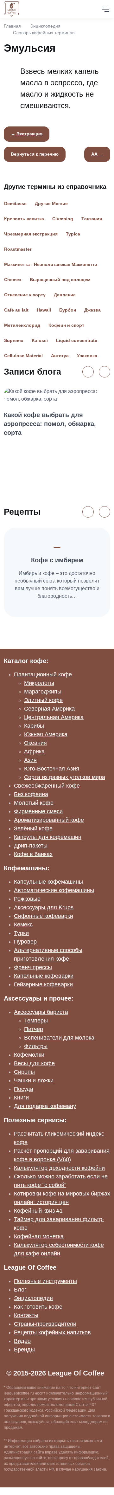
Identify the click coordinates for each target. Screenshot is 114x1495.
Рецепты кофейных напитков (52, 1332)
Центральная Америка (54, 717)
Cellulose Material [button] (23, 355)
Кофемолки (29, 1055)
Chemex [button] (13, 279)
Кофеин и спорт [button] (66, 325)
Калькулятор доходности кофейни (59, 1168)
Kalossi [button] (40, 340)
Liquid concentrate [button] (76, 340)
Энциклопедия (45, 26)
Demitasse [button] (15, 203)
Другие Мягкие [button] (51, 203)
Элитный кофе (43, 700)
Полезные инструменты (45, 1281)
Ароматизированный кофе (49, 820)
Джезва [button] (92, 310)
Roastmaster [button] (17, 249)
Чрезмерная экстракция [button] (31, 233)
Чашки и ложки (34, 1080)
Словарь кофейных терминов (43, 32)
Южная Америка (45, 734)
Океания (35, 743)
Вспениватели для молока (59, 1037)
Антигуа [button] (60, 355)
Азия (30, 760)
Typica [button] (73, 233)
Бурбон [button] (67, 310)
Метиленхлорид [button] (22, 325)
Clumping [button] (62, 218)
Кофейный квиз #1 (38, 1211)
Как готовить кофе (38, 1307)
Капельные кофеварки (43, 976)
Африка (34, 751)
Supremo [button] (13, 340)
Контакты (26, 1315)
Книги (21, 1097)
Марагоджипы (42, 691)
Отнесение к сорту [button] (25, 294)
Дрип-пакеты (31, 845)
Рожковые (27, 899)
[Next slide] (104, 371)
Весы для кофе (34, 1063)
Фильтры (36, 1046)
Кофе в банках (33, 854)
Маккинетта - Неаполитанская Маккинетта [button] (50, 264)
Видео (22, 1341)
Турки (21, 933)
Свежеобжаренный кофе (47, 786)
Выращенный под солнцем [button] (60, 279)
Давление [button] (65, 294)
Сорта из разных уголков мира (64, 777)
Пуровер (25, 941)
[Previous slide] (88, 371)
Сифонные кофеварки (43, 916)
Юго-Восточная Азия (51, 768)
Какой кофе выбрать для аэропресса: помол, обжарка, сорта (50, 423)
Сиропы (24, 1072)
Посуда (23, 1089)
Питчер (33, 1029)
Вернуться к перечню (35, 154)
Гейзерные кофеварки (43, 984)
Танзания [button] (91, 218)
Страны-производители (45, 1324)
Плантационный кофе (43, 674)
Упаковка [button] (87, 355)
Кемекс (23, 924)
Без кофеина (31, 794)
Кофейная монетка (39, 1236)
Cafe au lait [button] (16, 310)
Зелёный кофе (33, 828)
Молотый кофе (34, 803)
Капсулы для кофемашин (47, 837)
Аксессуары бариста (41, 1012)
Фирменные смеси (38, 811)
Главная (12, 26)
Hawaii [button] (44, 310)
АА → (97, 154)
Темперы (36, 1020)
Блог (20, 1289)
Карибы (34, 726)
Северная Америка (49, 709)
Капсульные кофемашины (48, 882)
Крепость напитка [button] (24, 218)
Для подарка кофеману (45, 1106)
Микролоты (39, 683)
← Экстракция (26, 133)
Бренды (24, 1349)
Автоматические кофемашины (54, 890)
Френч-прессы (33, 967)
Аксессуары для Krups (43, 907)
